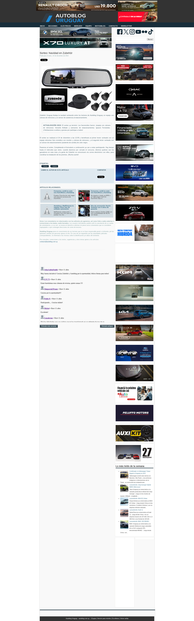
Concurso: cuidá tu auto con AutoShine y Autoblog (64, 191)
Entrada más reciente (48, 326)
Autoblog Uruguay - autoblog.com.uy (78, 618)
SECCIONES (52, 26)
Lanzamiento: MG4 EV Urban (138, 498)
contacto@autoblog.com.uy (49, 241)
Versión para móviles (104, 618)
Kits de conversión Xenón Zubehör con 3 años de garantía (101, 207)
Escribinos (115, 618)
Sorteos (45, 166)
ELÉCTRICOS (66, 26)
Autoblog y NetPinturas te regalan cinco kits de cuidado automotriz (64, 207)
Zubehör (54, 166)
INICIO (42, 26)
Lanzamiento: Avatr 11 (136, 510)
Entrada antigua (107, 326)
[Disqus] (77, 294)
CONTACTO (113, 26)
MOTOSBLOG (100, 26)
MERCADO (78, 26)
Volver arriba (124, 618)
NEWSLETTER (126, 26)
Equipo (94, 618)
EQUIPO (89, 26)
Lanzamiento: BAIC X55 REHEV (139, 521)
